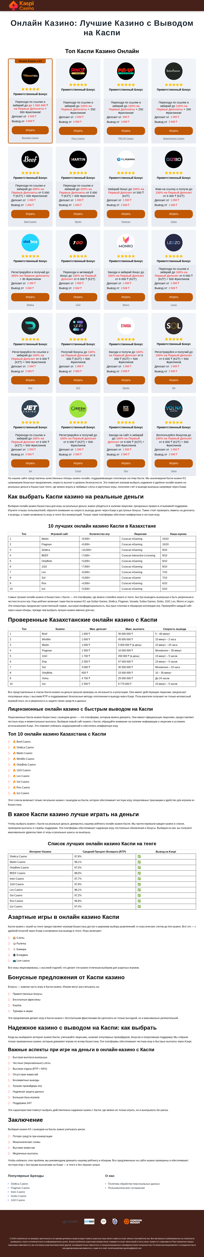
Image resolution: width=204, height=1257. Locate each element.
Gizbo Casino (18, 1196)
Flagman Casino (20, 1188)
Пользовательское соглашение (126, 1188)
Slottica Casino (19, 1183)
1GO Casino (18, 1200)
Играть (30, 130)
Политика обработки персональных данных (134, 1183)
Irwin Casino (18, 1192)
